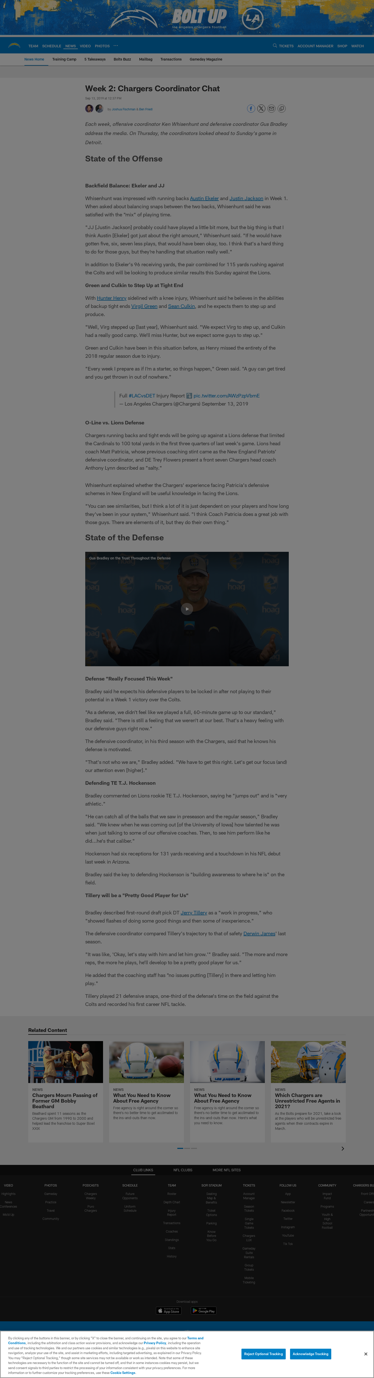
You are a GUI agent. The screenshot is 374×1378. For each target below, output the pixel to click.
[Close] (365, 1353)
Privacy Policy (155, 1343)
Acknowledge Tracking (311, 1354)
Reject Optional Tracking (263, 1354)
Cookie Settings (122, 1373)
